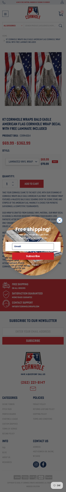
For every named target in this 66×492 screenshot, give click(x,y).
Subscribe (33, 256)
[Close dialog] (59, 220)
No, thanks (33, 264)
